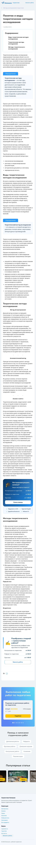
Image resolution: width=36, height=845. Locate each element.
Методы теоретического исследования (16, 48)
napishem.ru (4, 828)
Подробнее (18, 716)
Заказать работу (29, 2)
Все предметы (5, 822)
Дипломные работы (12, 741)
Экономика (4, 820)
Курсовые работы (9, 746)
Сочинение (26, 751)
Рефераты (26, 741)
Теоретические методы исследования (16, 43)
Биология (4, 815)
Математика (4, 808)
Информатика (5, 818)
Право (3, 813)
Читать (23, 779)
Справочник (16, 2)
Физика (3, 811)
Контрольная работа (12, 751)
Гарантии (4, 831)
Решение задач (18, 756)
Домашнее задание (26, 746)
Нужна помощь (18, 502)
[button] (12, 722)
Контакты (4, 833)
